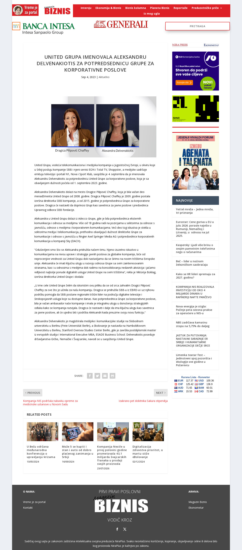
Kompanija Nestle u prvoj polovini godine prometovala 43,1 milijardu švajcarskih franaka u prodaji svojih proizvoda (112, 455)
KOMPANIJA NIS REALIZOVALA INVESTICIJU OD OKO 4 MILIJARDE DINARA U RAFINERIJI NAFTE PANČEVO (195, 292)
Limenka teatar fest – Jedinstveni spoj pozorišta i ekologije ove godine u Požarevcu (194, 360)
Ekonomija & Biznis (108, 8)
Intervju (86, 8)
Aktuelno (104, 77)
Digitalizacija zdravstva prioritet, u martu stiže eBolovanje (148, 452)
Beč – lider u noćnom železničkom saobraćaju (192, 262)
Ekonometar (196, 507)
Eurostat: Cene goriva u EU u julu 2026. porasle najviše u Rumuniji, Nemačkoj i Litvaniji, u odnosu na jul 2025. (195, 228)
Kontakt (28, 507)
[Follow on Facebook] (117, 529)
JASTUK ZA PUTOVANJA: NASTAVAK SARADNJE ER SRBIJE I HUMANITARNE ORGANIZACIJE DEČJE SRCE (193, 340)
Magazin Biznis (197, 502)
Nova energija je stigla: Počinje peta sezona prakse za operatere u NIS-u (194, 310)
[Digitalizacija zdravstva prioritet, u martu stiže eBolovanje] (148, 431)
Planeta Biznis (159, 8)
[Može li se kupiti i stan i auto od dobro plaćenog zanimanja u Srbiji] (77, 431)
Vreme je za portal (34, 502)
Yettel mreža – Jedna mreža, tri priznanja (194, 210)
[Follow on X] (125, 529)
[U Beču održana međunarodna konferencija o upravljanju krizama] (42, 431)
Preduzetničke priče (205, 8)
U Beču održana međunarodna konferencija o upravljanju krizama (41, 452)
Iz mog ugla (152, 13)
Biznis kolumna (135, 8)
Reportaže (181, 8)
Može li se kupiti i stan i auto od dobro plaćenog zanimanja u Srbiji (77, 452)
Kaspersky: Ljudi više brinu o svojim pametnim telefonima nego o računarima (195, 248)
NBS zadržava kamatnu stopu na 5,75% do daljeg (192, 324)
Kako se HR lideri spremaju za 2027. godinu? (195, 275)
